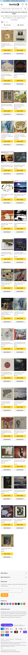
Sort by (8, 25)
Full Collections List (5, 640)
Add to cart (7, 50)
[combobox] (12, 9)
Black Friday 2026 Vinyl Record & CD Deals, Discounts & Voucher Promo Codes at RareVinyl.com (13, 643)
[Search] (25, 9)
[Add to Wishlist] (13, 30)
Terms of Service (10, 639)
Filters (22, 25)
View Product (7, 53)
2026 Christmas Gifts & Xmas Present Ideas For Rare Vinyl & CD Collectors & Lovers (13, 646)
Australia (18, 625)
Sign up (4, 595)
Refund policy (18, 639)
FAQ (2, 648)
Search (2, 639)
